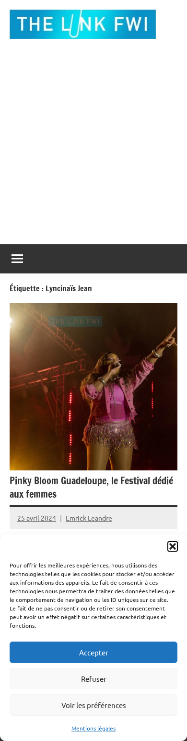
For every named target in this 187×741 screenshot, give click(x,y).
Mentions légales (93, 728)
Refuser (93, 678)
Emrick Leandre (89, 517)
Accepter (93, 652)
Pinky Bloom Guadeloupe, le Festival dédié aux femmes (91, 487)
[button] (172, 546)
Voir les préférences (93, 704)
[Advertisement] (93, 146)
